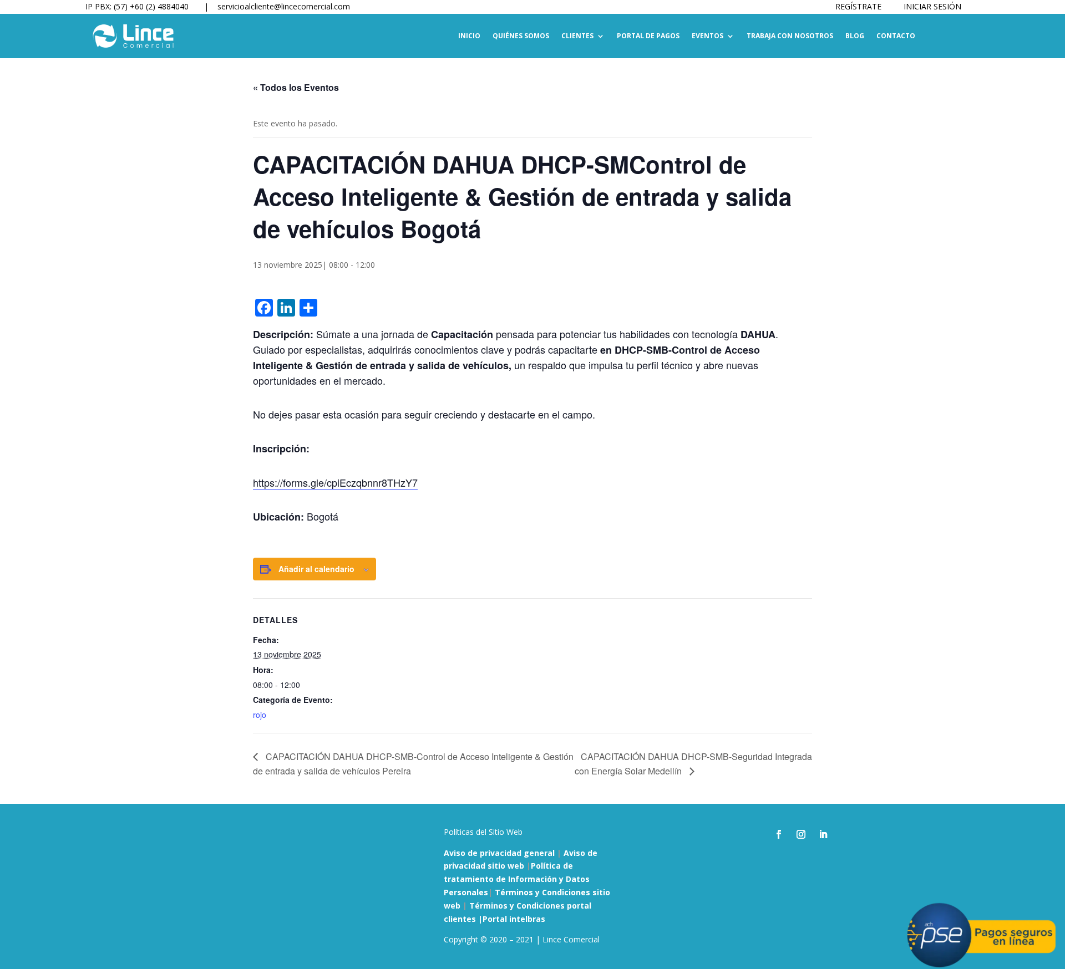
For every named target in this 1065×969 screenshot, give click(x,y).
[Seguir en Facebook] (779, 834)
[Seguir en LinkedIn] (823, 834)
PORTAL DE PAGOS (648, 36)
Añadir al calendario (316, 568)
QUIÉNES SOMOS (521, 36)
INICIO (469, 36)
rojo (259, 714)
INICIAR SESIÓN (932, 6)
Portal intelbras (514, 919)
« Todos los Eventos (296, 87)
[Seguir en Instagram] (801, 834)
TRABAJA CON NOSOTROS (790, 36)
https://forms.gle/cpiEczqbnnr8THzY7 (335, 482)
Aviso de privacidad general (499, 853)
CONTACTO (895, 36)
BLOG (854, 36)
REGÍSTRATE (858, 6)
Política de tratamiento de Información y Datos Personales (517, 878)
